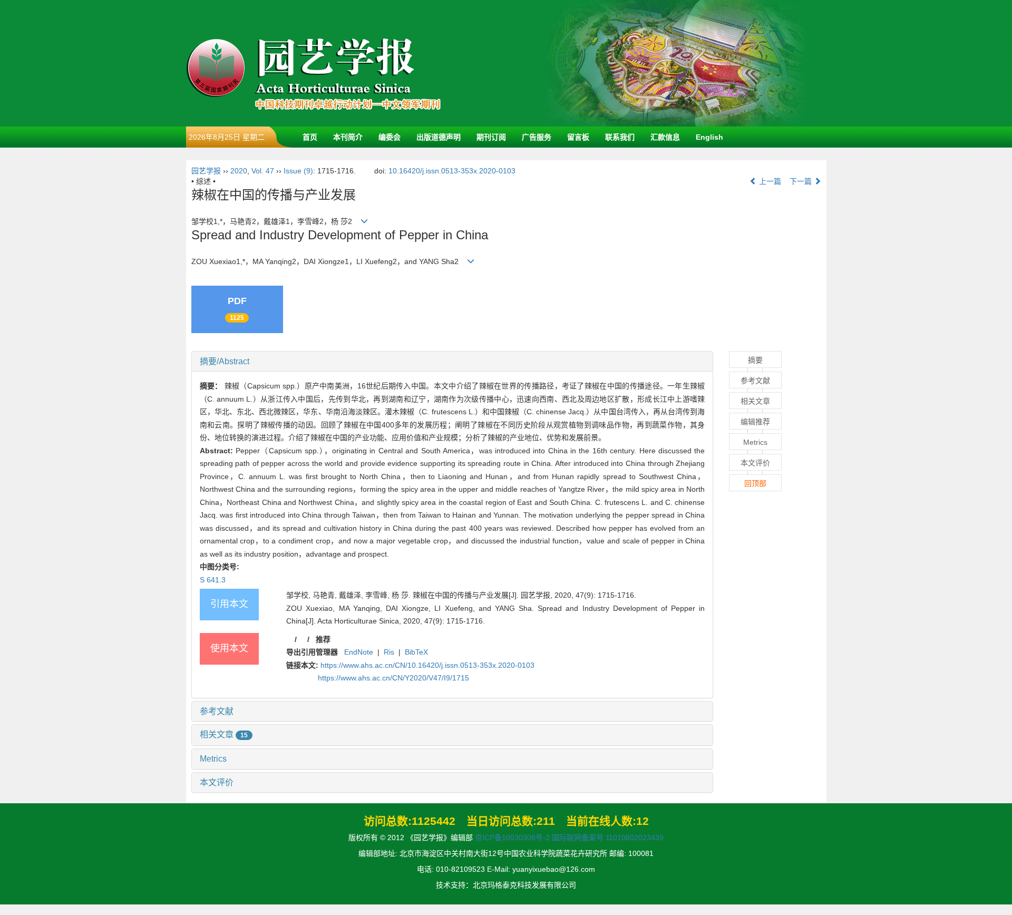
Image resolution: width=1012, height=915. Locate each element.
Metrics (213, 758)
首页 (310, 137)
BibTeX (416, 652)
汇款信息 (665, 137)
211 (546, 821)
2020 (238, 171)
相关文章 (224, 734)
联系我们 (620, 137)
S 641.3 (213, 580)
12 (642, 821)
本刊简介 (348, 137)
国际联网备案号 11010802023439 (608, 837)
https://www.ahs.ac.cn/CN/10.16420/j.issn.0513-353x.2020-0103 (427, 665)
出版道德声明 (438, 137)
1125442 (433, 821)
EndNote (358, 652)
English (709, 137)
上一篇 (769, 181)
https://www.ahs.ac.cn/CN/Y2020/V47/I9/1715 (393, 678)
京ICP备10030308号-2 (512, 837)
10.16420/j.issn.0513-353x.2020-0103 (451, 171)
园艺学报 (206, 171)
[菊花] (676, 63)
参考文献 (216, 711)
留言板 (578, 137)
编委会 (389, 137)
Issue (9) (298, 171)
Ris (389, 652)
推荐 (323, 639)
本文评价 (216, 782)
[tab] (452, 362)
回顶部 (755, 483)
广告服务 (536, 137)
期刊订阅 (491, 137)
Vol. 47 (262, 171)
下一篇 (802, 181)
